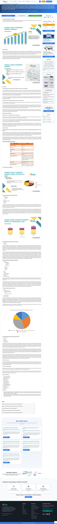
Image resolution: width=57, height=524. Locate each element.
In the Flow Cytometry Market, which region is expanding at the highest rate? (12, 412)
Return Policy (24, 511)
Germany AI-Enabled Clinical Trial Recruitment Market (10, 427)
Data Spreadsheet (46, 23)
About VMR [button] (27, 1)
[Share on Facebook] (48, 17)
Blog (24, 1)
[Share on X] (47, 17)
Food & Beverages (33, 505)
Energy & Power (33, 512)
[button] (44, 66)
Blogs (23, 506)
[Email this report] (52, 17)
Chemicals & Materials (34, 517)
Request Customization (48, 43)
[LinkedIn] (43, 514)
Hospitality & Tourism (34, 518)
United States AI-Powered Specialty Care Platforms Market (31, 441)
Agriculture (32, 514)
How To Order (24, 512)
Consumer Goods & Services (35, 513)
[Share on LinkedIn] (45, 17)
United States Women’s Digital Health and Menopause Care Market (48, 95)
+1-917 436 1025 (5, 515)
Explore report (6, 437)
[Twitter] (45, 514)
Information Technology (34, 508)
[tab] (8, 15)
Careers (23, 508)
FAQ (22, 507)
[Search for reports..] (40, 1)
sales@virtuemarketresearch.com (7, 513)
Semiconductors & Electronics (35, 507)
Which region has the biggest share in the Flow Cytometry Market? (11, 410)
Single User (45, 24)
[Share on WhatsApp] (50, 17)
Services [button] (19, 1)
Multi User (45, 26)
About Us (23, 505)
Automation (32, 511)
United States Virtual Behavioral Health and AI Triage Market (11, 441)
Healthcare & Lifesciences (8, 3)
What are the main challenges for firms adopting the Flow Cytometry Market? (12, 406)
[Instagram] (47, 514)
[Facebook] (49, 514)
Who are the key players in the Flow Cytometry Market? (9, 408)
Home (12, 1)
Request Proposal (49, 1)
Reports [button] (15, 1)
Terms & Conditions (24, 513)
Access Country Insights (49, 56)
